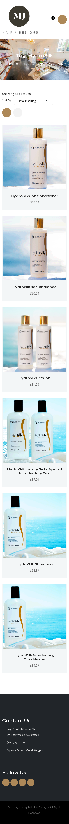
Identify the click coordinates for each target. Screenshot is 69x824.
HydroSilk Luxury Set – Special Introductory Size (34, 471)
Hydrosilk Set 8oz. (34, 378)
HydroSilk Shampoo (34, 564)
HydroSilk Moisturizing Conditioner (35, 657)
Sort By (6, 100)
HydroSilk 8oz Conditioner (34, 196)
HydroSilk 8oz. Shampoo (34, 287)
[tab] (6, 112)
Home (13, 63)
